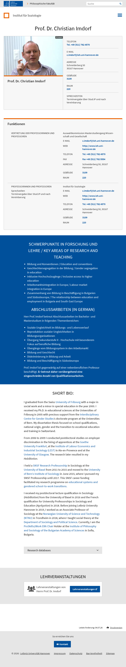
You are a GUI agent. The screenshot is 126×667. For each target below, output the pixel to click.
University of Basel (34, 469)
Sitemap (110, 653)
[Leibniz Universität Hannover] (13, 3)
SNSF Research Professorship (50, 465)
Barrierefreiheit (94, 653)
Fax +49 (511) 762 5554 (93, 159)
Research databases (39, 550)
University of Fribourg (68, 402)
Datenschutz (75, 653)
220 (68, 88)
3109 (69, 78)
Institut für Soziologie (27, 15)
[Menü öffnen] (119, 16)
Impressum (60, 653)
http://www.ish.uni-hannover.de (92, 147)
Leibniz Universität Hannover (35, 653)
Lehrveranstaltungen (84, 589)
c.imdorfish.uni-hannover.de (82, 54)
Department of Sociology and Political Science (50, 522)
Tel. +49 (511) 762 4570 (78, 44)
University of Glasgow (36, 454)
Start (120, 4)
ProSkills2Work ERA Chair (38, 526)
